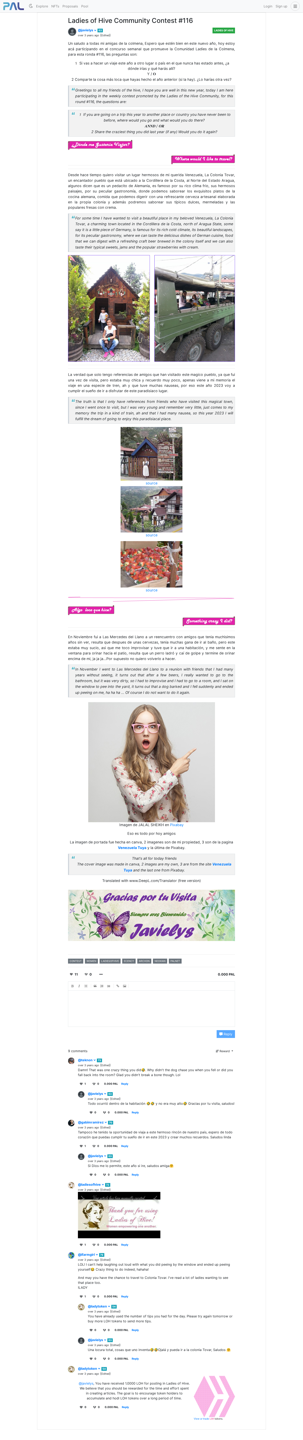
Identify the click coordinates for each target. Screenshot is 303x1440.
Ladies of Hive (223, 30)
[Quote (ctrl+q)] (95, 986)
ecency (129, 961)
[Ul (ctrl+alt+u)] (109, 986)
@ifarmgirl (87, 1254)
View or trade (202, 1418)
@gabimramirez (91, 1122)
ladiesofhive (110, 961)
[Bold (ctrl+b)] (72, 986)
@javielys (86, 30)
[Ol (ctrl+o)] (102, 986)
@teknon (85, 1060)
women (91, 961)
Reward (225, 1051)
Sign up (281, 6)
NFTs (55, 6)
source (151, 483)
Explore (42, 6)
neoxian (160, 961)
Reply (227, 1034)
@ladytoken (98, 1306)
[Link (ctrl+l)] (118, 986)
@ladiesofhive (90, 1184)
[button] (294, 6)
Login (268, 6)
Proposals (70, 6)
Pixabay (177, 825)
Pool (84, 6)
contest (76, 961)
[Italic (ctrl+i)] (79, 986)
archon (144, 961)
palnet (175, 961)
